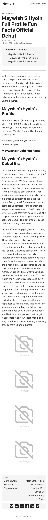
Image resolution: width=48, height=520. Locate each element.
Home (7, 3)
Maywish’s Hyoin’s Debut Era (22, 61)
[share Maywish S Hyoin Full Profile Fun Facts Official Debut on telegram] (37, 506)
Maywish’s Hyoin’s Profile (21, 54)
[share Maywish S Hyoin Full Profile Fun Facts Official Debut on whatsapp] (32, 506)
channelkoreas (27, 516)
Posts (11, 13)
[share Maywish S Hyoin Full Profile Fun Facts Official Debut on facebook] (27, 506)
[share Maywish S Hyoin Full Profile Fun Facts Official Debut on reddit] (22, 506)
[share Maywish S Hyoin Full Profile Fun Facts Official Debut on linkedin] (17, 506)
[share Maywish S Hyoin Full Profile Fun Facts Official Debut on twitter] (11, 506)
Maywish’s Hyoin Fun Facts (24, 58)
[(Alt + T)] (13, 3)
